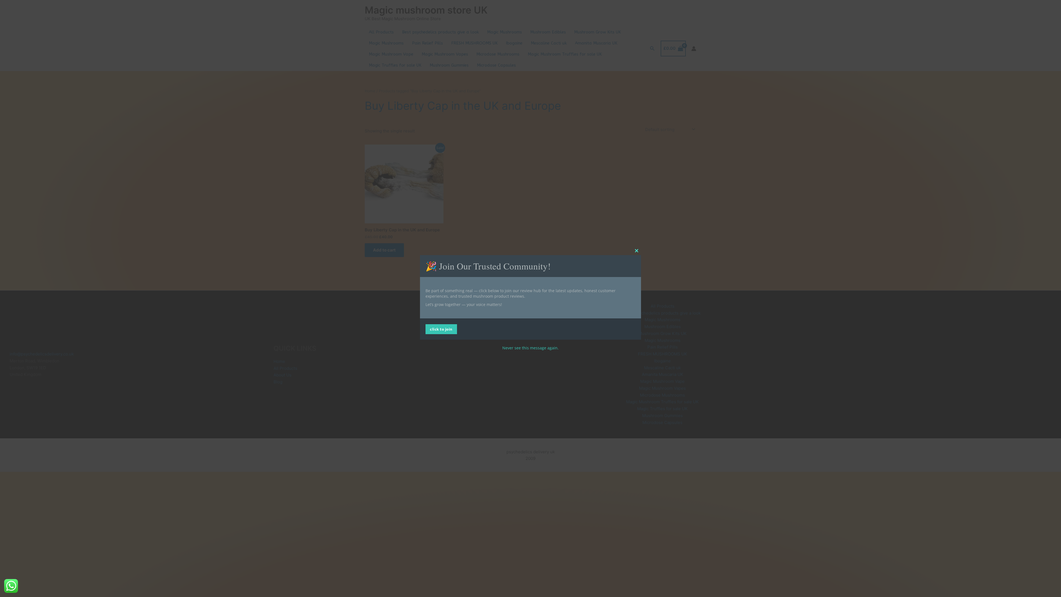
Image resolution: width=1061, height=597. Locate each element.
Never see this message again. (530, 347)
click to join (441, 329)
